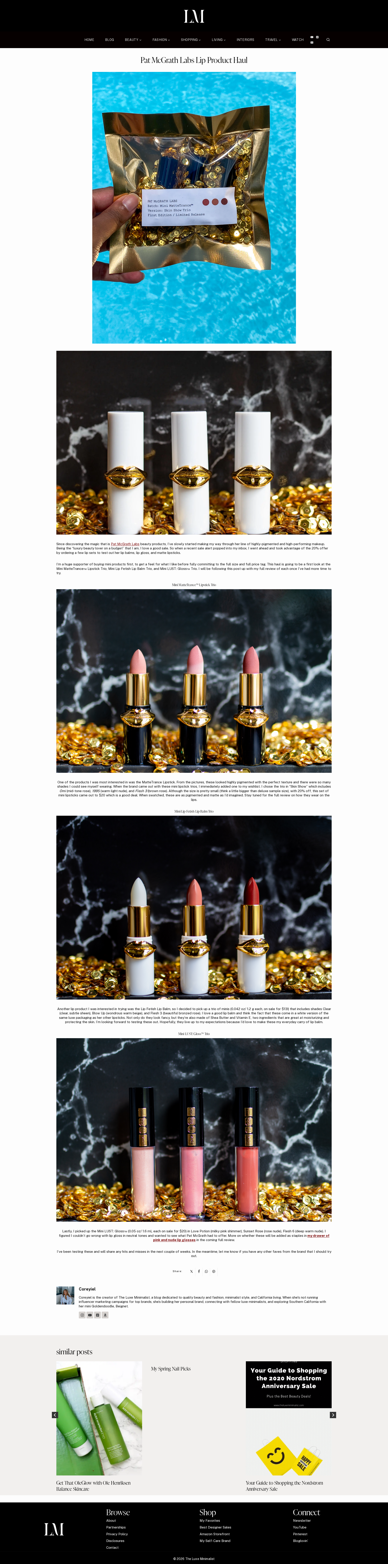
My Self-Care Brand (215, 1541)
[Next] (333, 1415)
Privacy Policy (117, 1534)
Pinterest (300, 1534)
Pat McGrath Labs (125, 544)
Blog (109, 40)
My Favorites (210, 1520)
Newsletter (302, 1520)
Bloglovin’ (300, 1541)
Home (89, 40)
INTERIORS (245, 40)
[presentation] (99, 1418)
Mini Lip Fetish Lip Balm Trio (193, 811)
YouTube (299, 1527)
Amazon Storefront (215, 1534)
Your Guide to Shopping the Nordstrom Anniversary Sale (284, 1485)
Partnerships (116, 1527)
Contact (112, 1547)
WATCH (298, 40)
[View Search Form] (328, 39)
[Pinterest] (317, 37)
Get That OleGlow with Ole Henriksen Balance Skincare (93, 1485)
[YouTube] (312, 37)
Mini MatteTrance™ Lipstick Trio (194, 584)
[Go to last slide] (55, 1415)
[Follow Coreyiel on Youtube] (89, 1315)
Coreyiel (87, 1289)
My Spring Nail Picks (171, 1368)
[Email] (312, 42)
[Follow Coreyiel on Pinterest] (97, 1315)
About (111, 1520)
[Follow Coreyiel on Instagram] (82, 1315)
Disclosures (115, 1541)
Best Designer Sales (215, 1527)
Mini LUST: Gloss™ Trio (194, 1033)
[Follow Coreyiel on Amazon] (105, 1315)
